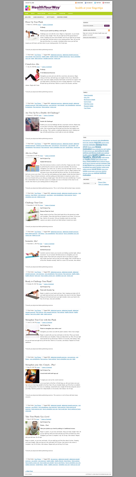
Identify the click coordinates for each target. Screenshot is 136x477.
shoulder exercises (48, 58)
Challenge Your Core (34, 202)
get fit (104, 149)
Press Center (41, 13)
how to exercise (101, 161)
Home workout (45, 107)
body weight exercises (42, 105)
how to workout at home (74, 409)
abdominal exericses (56, 143)
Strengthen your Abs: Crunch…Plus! (40, 364)
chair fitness (34, 195)
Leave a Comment (48, 24)
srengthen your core (61, 275)
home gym (37, 275)
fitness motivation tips (97, 149)
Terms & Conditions (103, 184)
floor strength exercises (50, 312)
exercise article (105, 142)
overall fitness (69, 147)
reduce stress (105, 169)
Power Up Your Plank (34, 22)
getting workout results (89, 151)
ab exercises (54, 459)
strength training (91, 171)
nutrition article (105, 167)
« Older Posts (29, 471)
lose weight (92, 167)
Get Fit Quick (50, 17)
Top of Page (28, 474)
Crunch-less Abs (32, 64)
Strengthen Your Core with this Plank (40, 319)
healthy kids (108, 155)
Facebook (90, 2)
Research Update (88, 106)
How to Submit (52, 13)
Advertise (62, 13)
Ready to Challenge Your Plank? (38, 281)
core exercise (55, 145)
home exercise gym (36, 409)
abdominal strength (68, 103)
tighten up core (41, 197)
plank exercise (39, 58)
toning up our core (75, 464)
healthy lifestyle (54, 56)
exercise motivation (89, 145)
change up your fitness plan (43, 145)
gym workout (105, 153)
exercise (97, 142)
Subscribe (80, 2)
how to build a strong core (48, 275)
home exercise (68, 195)
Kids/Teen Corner (62, 17)
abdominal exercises (56, 54)
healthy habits (45, 56)
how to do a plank (35, 314)
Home (26, 13)
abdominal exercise (56, 272)
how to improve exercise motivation (96, 163)
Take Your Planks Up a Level (37, 416)
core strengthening (70, 105)
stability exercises (53, 464)
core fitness (50, 195)
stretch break (98, 171)
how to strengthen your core (57, 147)
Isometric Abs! (31, 241)
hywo (39, 24)
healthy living (90, 159)
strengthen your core (64, 464)
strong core (57, 58)
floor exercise (37, 147)
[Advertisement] (97, 52)
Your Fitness (37, 54)
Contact (70, 13)
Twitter (98, 2)
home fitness (67, 461)
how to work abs (62, 409)
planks (45, 464)
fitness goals (91, 147)
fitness (99, 144)
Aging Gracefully (38, 17)
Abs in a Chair (31, 153)
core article (34, 461)
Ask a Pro (28, 17)
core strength (28, 56)
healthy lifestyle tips (64, 56)
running (85, 171)
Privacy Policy (102, 182)
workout (96, 173)
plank (32, 58)
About (33, 13)
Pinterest (107, 2)
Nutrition (98, 167)
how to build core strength (47, 463)
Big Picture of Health (89, 99)
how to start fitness (59, 463)
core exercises (53, 105)
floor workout (60, 312)
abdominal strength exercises (70, 54)
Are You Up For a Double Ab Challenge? (42, 112)
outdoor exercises (30, 464)
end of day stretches (88, 142)
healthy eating (87, 155)
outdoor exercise (87, 169)
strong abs (28, 411)
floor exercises (37, 56)
